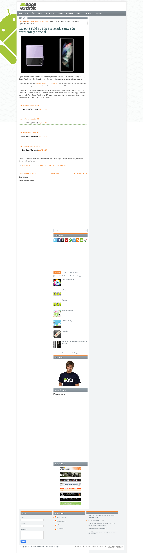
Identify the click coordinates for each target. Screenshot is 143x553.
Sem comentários (61, 165)
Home (20, 13)
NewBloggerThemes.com (115, 547)
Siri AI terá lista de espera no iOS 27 (98, 528)
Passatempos (89, 13)
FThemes (84, 546)
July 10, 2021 (42, 109)
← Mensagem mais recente (28, 173)
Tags (65, 272)
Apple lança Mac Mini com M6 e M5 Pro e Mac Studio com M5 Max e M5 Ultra (101, 524)
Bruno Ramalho (61, 517)
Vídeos (33, 13)
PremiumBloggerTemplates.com (113, 546)
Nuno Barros (60, 529)
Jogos (26, 13)
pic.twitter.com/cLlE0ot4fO (30, 119)
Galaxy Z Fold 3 (35, 21)
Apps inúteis (69, 13)
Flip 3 (27, 21)
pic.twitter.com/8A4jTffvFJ (30, 105)
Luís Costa (60, 525)
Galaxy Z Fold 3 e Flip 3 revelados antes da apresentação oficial (47, 30)
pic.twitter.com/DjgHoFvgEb (30, 133)
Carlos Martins (61, 521)
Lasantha (100, 546)
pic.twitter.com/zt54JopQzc (30, 146)
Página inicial (55, 173)
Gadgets (40, 13)
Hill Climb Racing (67, 321)
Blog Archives (74, 272)
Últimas (61, 13)
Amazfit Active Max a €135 (96, 520)
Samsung (45, 21)
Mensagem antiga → (80, 173)
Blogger (76, 353)
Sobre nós (99, 13)
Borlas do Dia (51, 13)
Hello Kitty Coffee (67, 310)
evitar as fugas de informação (46, 84)
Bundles (80, 13)
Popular (57, 272)
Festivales (65, 331)
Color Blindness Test (68, 279)
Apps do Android (38, 547)
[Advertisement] (86, 6)
